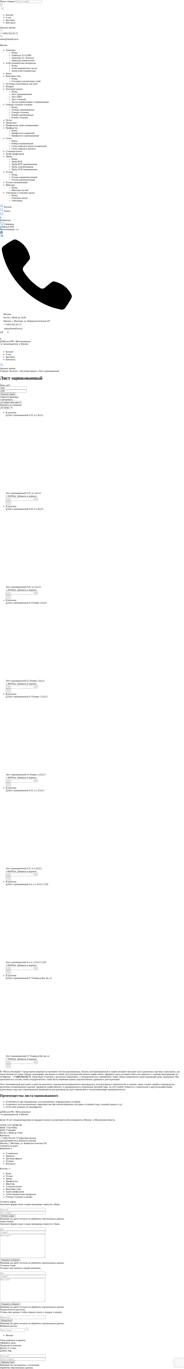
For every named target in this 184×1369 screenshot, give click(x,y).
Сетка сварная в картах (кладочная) (29, 146)
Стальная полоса (14, 151)
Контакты (10, 22)
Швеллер (10, 185)
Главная (4, 371)
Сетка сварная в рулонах (24, 148)
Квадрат (10, 86)
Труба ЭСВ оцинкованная (24, 169)
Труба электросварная (22, 167)
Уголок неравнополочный (24, 177)
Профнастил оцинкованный (25, 135)
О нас (8, 17)
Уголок (9, 172)
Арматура (10, 50)
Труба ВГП (17, 161)
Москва (3, 45)
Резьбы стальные (20, 117)
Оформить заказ (8, 1343)
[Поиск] (1, 4)
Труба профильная (15, 154)
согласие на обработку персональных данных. (42, 1219)
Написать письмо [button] (27, 1140)
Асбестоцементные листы (24, 68)
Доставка (10, 20)
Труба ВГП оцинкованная (24, 164)
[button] (92, 8)
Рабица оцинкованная (22, 143)
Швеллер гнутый (20, 190)
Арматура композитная (23, 60)
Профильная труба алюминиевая (22, 125)
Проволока (11, 122)
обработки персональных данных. (16, 1367)
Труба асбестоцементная (24, 71)
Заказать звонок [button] (8, 27)
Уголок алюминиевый (17, 182)
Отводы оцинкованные (23, 110)
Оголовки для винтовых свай (26, 81)
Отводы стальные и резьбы (19, 104)
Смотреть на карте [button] (9, 1146)
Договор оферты (14, 1158)
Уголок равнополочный (23, 180)
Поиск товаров (7, 1)
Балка (8, 73)
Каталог (10, 15)
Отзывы (10, 1161)
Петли (9, 120)
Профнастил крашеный (23, 133)
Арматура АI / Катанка (23, 58)
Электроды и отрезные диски (20, 193)
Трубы (9, 156)
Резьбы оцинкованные (22, 115)
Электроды (17, 200)
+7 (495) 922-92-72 (9, 33)
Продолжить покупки (10, 1345)
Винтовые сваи (13, 76)
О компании (12, 1153)
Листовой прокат (14, 89)
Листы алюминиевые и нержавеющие (30, 102)
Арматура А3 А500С (22, 55)
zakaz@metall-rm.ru (9, 39)
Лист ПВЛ (17, 97)
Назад (14, 52)
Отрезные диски (20, 198)
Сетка (9, 138)
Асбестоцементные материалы (21, 63)
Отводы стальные (20, 112)
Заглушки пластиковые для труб (21, 84)
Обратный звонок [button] (27, 1138)
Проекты (10, 1156)
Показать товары (8, 394)
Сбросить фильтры (9, 397)
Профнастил (12, 128)
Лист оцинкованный (22, 94)
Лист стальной (19, 99)
